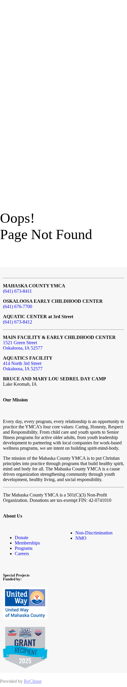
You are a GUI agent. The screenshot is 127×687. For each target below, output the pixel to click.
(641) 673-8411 (17, 291)
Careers (22, 553)
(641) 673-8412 (17, 321)
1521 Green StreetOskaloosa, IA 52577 (23, 345)
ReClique (33, 681)
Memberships (27, 542)
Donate (21, 537)
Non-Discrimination (94, 532)
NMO (81, 538)
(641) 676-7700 (17, 306)
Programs (23, 548)
